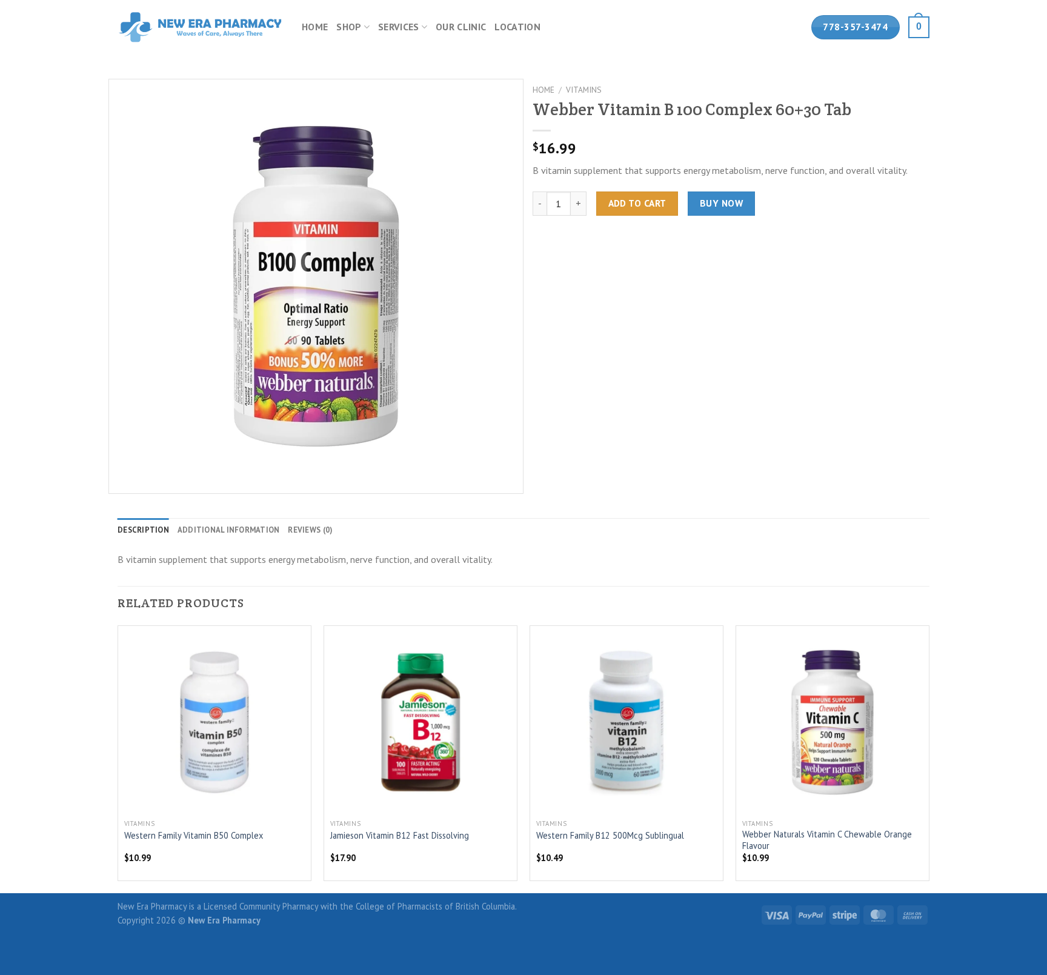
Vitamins (584, 89)
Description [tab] (143, 530)
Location (517, 27)
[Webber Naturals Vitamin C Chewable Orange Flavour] (832, 722)
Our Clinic (461, 27)
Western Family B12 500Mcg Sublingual (610, 835)
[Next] (929, 758)
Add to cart (637, 203)
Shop (348, 27)
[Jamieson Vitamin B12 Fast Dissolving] (420, 722)
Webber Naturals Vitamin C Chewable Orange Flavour (827, 840)
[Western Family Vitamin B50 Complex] (214, 722)
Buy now (721, 203)
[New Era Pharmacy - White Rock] (201, 27)
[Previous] (118, 758)
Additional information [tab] (229, 530)
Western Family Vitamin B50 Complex (193, 835)
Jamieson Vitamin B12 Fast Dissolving (399, 835)
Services (398, 27)
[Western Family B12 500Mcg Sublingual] (626, 722)
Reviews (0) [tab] (310, 530)
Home (315, 27)
